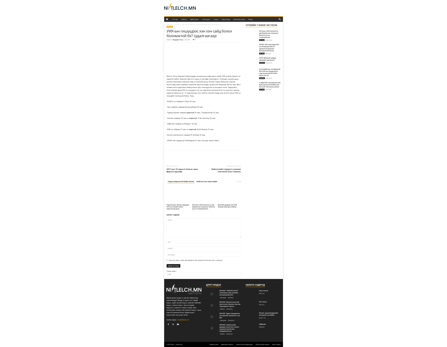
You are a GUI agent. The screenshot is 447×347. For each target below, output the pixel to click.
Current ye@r (172, 271)
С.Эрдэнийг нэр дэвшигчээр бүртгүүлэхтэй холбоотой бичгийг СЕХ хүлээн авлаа (270, 85)
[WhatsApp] (185, 46)
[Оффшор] (251, 327)
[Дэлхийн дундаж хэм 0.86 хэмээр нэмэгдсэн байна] (229, 194)
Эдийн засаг (194, 19)
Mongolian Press (178, 40)
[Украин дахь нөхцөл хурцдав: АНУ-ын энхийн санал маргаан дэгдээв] (178, 194)
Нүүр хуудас (170, 24)
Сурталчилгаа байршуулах (244, 344)
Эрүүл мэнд (226, 19)
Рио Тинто (263, 302)
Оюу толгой (263, 291)
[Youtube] (178, 324)
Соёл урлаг (206, 19)
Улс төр (175, 19)
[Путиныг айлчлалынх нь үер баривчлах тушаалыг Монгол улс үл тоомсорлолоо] (203, 194)
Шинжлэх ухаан (239, 19)
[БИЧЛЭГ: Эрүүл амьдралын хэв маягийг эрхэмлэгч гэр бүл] (212, 316)
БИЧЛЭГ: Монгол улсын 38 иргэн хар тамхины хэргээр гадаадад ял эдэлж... (229, 304)
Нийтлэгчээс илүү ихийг (206, 181)
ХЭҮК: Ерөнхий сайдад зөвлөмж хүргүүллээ (267, 59)
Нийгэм (184, 19)
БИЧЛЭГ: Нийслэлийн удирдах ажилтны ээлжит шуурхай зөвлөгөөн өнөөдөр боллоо (229, 328)
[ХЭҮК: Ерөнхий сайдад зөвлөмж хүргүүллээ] (251, 61)
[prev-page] (237, 181)
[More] (190, 46)
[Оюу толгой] (251, 294)
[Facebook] (169, 46)
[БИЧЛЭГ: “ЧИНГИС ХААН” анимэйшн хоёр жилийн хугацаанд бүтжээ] (212, 294)
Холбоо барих (276, 344)
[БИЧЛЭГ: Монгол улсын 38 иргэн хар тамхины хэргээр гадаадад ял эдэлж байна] (212, 305)
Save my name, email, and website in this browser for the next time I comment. (196, 260)
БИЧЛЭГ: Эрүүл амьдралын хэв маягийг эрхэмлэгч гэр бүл (229, 315)
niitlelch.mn (179, 344)
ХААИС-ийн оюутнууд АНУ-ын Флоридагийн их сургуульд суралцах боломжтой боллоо (269, 47)
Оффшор (262, 324)
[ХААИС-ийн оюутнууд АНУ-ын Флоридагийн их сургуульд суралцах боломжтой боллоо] (251, 47)
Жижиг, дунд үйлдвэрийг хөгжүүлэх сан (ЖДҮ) (268, 314)
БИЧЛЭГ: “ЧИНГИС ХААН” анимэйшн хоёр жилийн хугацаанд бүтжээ (228, 293)
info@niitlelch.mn (183, 320)
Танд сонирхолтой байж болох (181, 181)
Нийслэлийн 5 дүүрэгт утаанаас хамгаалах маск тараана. (226, 170)
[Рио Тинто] (251, 305)
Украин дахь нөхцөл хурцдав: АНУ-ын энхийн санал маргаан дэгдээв (178, 207)
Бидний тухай (214, 344)
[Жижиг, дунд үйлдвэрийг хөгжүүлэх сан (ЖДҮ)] (251, 316)
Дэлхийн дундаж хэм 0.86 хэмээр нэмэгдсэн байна (227, 206)
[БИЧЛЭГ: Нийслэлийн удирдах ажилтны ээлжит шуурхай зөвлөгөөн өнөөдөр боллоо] (212, 328)
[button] (279, 19)
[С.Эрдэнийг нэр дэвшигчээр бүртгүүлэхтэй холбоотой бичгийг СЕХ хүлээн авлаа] (251, 86)
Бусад (250, 19)
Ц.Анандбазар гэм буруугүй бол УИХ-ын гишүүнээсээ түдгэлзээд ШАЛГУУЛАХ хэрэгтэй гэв (269, 72)
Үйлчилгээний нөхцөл (262, 344)
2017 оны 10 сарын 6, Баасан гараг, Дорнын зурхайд (182, 170)
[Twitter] (174, 46)
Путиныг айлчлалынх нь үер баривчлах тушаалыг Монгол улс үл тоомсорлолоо (203, 207)
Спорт (216, 19)
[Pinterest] (179, 46)
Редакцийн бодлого (227, 344)
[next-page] (240, 181)
